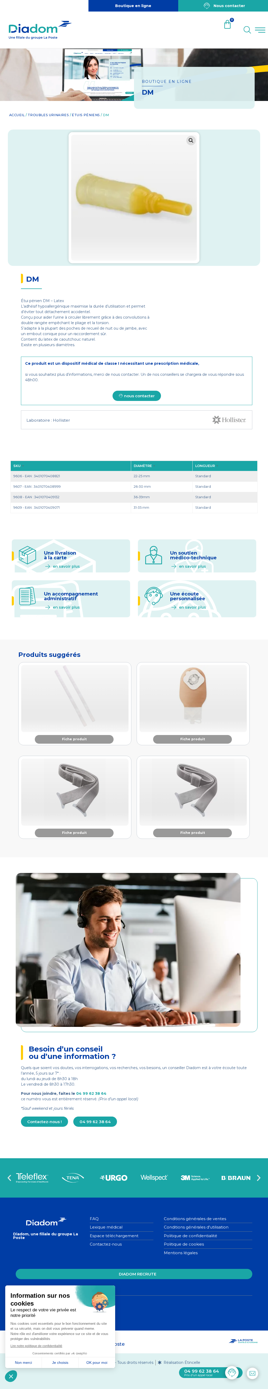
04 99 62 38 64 (91, 1093)
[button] (191, 140)
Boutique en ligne (133, 5)
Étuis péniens (86, 115)
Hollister (61, 420)
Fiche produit (74, 739)
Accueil (17, 115)
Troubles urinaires (48, 115)
